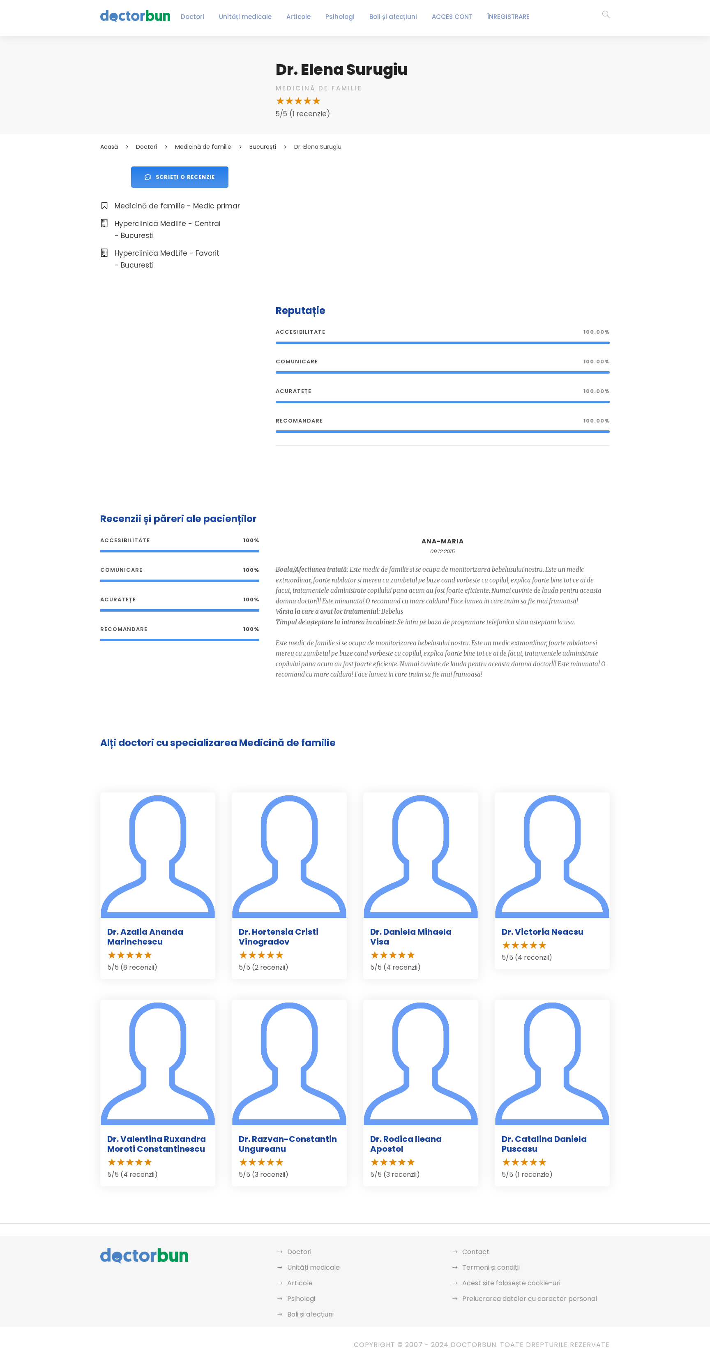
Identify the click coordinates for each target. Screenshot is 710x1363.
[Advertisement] (443, 224)
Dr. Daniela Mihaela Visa (411, 936)
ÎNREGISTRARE (508, 16)
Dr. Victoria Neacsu (542, 932)
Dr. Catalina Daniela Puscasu (544, 1144)
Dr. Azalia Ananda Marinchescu (145, 936)
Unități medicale (245, 16)
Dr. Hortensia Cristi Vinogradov (278, 936)
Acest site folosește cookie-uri (511, 1283)
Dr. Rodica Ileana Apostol (406, 1144)
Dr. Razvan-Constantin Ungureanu (288, 1144)
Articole (298, 16)
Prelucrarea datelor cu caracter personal (529, 1298)
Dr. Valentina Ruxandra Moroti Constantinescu (156, 1144)
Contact (475, 1252)
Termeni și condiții (491, 1267)
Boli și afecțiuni (393, 16)
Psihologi (340, 16)
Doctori (192, 16)
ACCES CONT (452, 16)
